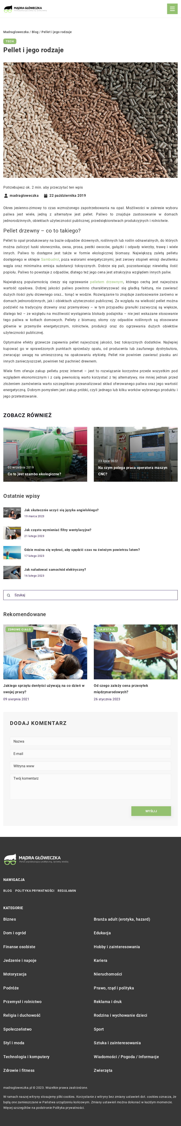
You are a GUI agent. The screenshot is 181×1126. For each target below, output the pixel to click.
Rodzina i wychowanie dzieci (120, 1015)
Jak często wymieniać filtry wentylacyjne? (57, 530)
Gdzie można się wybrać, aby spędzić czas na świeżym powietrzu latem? (82, 550)
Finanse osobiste (19, 946)
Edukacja (102, 933)
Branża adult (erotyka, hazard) (122, 919)
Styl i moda (14, 1043)
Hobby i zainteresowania (117, 946)
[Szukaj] (8, 595)
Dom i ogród (14, 933)
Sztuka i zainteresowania (117, 1043)
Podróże (11, 988)
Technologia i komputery (26, 1056)
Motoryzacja (15, 974)
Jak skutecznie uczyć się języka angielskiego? (61, 510)
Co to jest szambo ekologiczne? (34, 474)
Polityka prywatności (34, 890)
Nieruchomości (108, 974)
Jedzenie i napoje (20, 960)
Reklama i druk (108, 1001)
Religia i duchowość (22, 1015)
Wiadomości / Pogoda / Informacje (126, 1056)
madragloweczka (24, 196)
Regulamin (67, 890)
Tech (10, 41)
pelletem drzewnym (106, 282)
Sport (99, 1029)
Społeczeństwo (17, 1029)
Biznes (9, 919)
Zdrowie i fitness (19, 1070)
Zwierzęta (103, 1070)
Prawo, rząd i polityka (114, 988)
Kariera (100, 960)
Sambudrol (50, 259)
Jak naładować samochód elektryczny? (55, 570)
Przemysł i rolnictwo (22, 1001)
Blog (7, 890)
